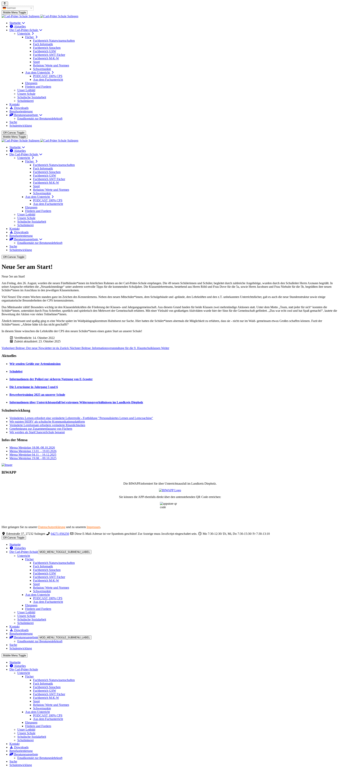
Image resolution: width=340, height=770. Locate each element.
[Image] (170, 465)
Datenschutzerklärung (51, 527)
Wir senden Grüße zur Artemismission (35, 363)
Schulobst (15, 371)
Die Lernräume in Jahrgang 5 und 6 (33, 387)
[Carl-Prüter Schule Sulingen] (40, 16)
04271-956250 (60, 533)
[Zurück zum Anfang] (5, 4)
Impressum (93, 527)
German (11, 7)
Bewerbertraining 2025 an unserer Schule (37, 394)
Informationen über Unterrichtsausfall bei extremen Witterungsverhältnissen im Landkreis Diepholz (76, 402)
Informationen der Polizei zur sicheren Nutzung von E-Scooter (51, 379)
